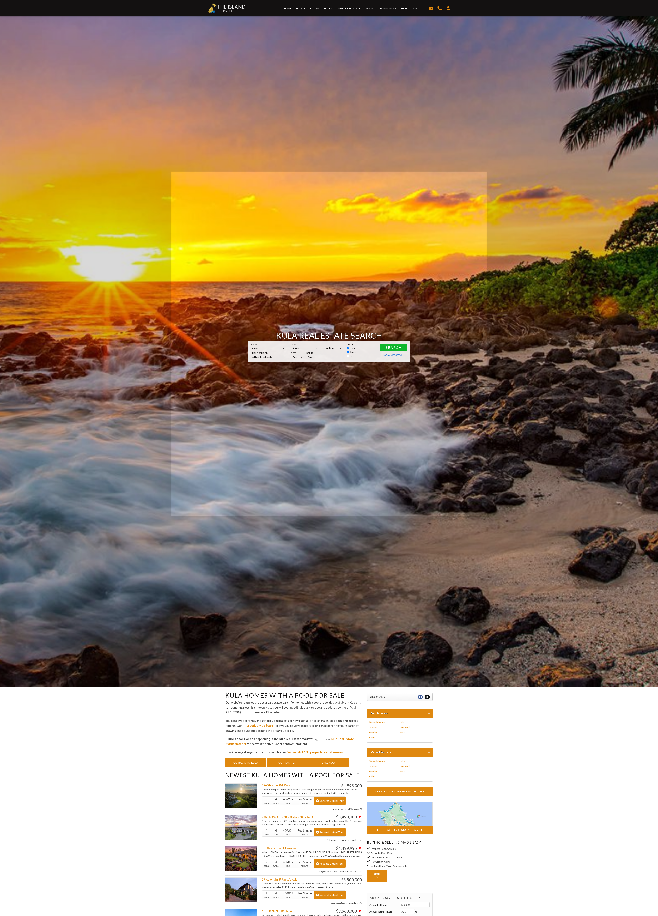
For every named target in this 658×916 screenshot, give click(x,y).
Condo (353, 352)
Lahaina (373, 727)
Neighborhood (259, 353)
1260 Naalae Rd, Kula (276, 785)
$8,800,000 (351, 880)
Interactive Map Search (258, 725)
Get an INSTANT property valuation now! (315, 752)
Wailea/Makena (377, 721)
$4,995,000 (351, 786)
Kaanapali (405, 727)
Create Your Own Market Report (399, 791)
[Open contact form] (431, 7)
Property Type (353, 344)
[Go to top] (648, 896)
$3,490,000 (349, 817)
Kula (402, 732)
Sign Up (377, 876)
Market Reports (380, 752)
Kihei (402, 721)
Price (294, 344)
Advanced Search (393, 355)
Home (353, 348)
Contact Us (287, 762)
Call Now (329, 762)
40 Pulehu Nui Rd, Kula (277, 911)
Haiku (372, 737)
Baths (309, 353)
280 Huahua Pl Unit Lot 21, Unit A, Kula (287, 816)
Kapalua (373, 732)
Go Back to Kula (245, 762)
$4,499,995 (349, 848)
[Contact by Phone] (439, 7)
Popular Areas (379, 713)
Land (352, 356)
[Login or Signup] (448, 7)
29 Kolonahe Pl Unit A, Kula (279, 879)
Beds (293, 353)
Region (254, 344)
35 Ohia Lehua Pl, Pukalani (279, 848)
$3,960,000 (349, 911)
